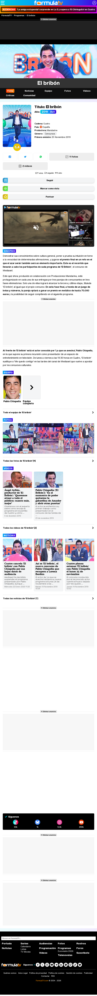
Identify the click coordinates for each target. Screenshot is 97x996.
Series (24, 943)
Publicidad (88, 973)
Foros (79, 948)
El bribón (31, 15)
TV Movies (26, 951)
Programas (19, 15)
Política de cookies (56, 973)
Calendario (26, 946)
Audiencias (45, 943)
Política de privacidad (38, 973)
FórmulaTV (7, 15)
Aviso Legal (23, 973)
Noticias (9, 535)
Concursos (50, 133)
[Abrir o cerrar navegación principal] (3, 3)
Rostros (81, 943)
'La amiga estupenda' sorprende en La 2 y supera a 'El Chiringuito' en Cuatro (49, 9)
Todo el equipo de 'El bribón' (17, 412)
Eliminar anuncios (49, 19)
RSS (53, 976)
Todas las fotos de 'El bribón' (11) (19, 460)
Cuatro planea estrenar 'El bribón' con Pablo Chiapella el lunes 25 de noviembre (78, 568)
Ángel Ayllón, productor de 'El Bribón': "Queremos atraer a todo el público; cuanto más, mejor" (17, 497)
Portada (7, 943)
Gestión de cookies (74, 973)
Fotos (8, 420)
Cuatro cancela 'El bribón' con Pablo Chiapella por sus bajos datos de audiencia (15, 568)
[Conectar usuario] (94, 3)
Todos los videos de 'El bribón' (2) (20, 527)
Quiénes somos (9, 973)
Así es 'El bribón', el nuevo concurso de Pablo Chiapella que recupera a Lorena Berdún (47, 568)
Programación (47, 948)
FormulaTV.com (42, 980)
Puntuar (50, 196)
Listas (23, 949)
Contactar (45, 976)
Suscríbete (82, 952)
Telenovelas (65, 955)
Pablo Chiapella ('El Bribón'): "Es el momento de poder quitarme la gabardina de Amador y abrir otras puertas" (48, 497)
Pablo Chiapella (12, 401)
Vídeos (8, 468)
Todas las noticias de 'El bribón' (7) (20, 598)
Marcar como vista (49, 188)
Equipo (8, 372)
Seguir (49, 180)
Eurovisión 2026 (65, 951)
